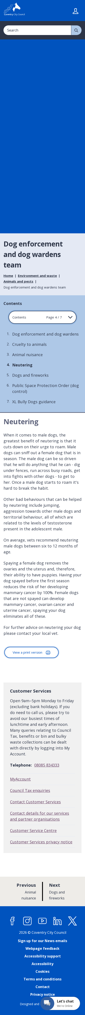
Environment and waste (37, 275)
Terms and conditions (42, 979)
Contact (43, 986)
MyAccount (20, 779)
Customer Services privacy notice (41, 841)
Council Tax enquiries (30, 790)
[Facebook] (12, 921)
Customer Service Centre (33, 830)
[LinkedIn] (57, 921)
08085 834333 (46, 765)
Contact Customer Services (35, 801)
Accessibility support (42, 956)
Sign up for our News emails (42, 940)
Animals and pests (18, 281)
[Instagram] (27, 921)
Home (8, 275)
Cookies (42, 971)
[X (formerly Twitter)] (72, 921)
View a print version (28, 652)
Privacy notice (42, 994)
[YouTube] (42, 921)
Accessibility (42, 963)
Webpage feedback (43, 948)
